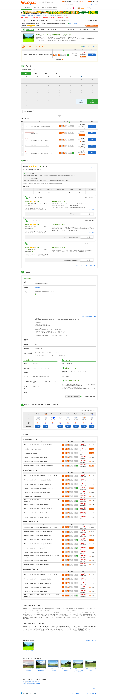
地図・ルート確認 (73, 23)
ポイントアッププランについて (90, 46)
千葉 (36, 681)
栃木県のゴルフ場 (40, 15)
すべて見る (91, 209)
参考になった (87, 214)
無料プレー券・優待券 (51, 7)
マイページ (95, 8)
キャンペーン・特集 (39, 7)
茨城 (24, 681)
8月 (26, 73)
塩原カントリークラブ (28, 650)
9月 (36, 73)
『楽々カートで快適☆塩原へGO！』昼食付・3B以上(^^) (37, 140)
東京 (39, 681)
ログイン (96, 4)
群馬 (30, 681)
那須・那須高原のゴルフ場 (50, 15)
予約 (92, 54)
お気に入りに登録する (73, 396)
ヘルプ (76, 1)
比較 (22, 121)
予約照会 (89, 8)
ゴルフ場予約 (26, 7)
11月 (56, 73)
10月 (46, 73)
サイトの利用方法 (76, 693)
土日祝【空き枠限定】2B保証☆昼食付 (33, 133)
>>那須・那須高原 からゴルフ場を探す (31, 683)
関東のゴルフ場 (31, 15)
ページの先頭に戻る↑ (93, 688)
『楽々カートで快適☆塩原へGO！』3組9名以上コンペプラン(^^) (39, 153)
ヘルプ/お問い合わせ (93, 693)
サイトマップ (84, 693)
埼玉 (33, 681)
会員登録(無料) (89, 4)
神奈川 (42, 681)
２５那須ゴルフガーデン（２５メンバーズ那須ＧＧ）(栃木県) (78, 670)
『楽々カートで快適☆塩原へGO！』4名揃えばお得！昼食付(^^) (39, 126)
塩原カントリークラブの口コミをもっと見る (86, 265)
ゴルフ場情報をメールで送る (88, 396)
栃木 (27, 681)
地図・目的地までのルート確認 (89, 316)
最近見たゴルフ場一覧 (91, 640)
